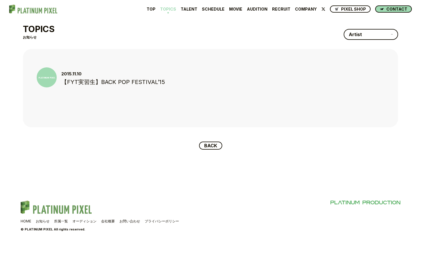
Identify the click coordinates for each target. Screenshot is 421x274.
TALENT (189, 9)
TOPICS (168, 9)
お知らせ (43, 221)
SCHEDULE (213, 9)
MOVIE (235, 9)
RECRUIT (281, 9)
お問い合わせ (129, 221)
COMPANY (306, 9)
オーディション (84, 221)
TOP (151, 9)
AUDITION (257, 9)
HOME (26, 221)
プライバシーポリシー (162, 221)
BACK (210, 145)
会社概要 (108, 221)
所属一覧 (61, 221)
